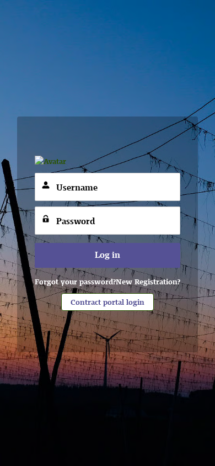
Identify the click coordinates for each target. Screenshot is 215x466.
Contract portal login (107, 302)
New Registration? (148, 281)
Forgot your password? (75, 281)
